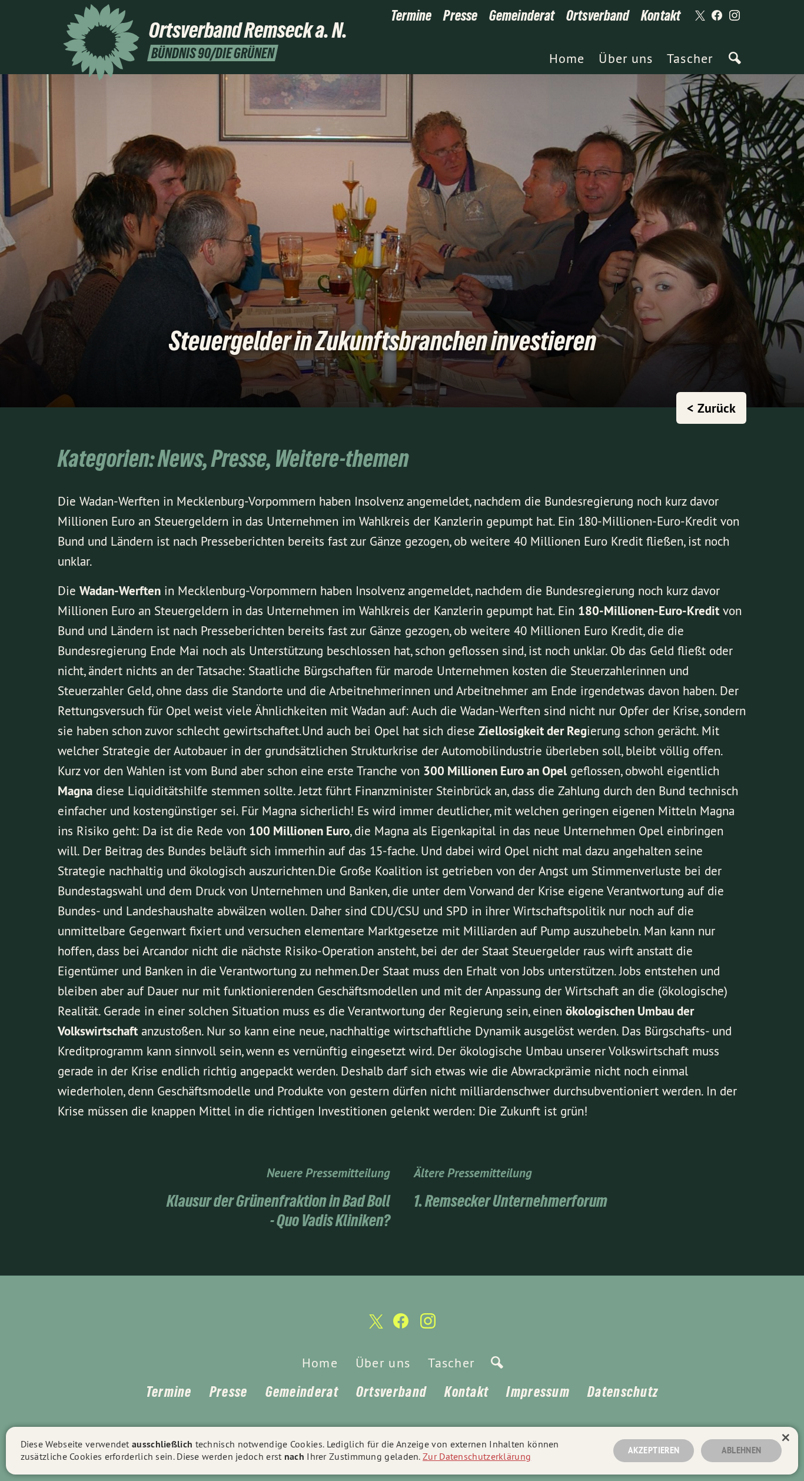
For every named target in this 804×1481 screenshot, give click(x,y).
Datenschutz (622, 1392)
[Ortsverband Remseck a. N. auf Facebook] (717, 16)
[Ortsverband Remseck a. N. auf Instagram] (734, 16)
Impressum (538, 1392)
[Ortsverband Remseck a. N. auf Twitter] (699, 16)
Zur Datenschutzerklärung (477, 1456)
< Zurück (711, 408)
